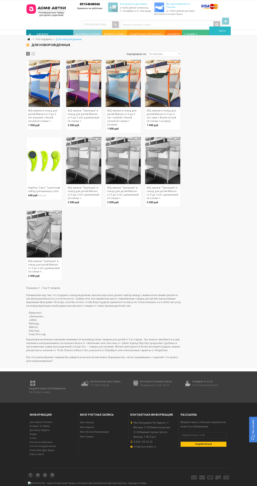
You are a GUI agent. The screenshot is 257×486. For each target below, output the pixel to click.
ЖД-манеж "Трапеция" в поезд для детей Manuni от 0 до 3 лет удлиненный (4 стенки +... (83, 115)
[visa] (194, 477)
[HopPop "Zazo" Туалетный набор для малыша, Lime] (44, 160)
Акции (33, 434)
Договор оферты (40, 430)
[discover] (218, 477)
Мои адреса (87, 427)
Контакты (173, 34)
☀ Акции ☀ (191, 34)
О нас (33, 438)
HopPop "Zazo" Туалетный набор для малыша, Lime (44, 189)
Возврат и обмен (114, 34)
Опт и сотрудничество (43, 446)
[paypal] (202, 477)
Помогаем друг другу (42, 450)
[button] (253, 429)
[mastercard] (210, 477)
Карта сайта (37, 454)
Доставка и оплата (87, 34)
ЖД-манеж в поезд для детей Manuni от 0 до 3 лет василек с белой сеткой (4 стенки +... (42, 115)
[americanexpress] (226, 477)
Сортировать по (136, 54)
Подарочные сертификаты (146, 34)
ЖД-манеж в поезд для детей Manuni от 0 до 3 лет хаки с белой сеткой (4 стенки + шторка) (161, 115)
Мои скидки (87, 436)
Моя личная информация (94, 432)
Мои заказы (87, 422)
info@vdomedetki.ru (145, 446)
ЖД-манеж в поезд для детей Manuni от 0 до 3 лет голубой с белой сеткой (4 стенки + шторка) (121, 117)
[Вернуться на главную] (28, 39)
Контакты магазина (41, 442)
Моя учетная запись (97, 414)
